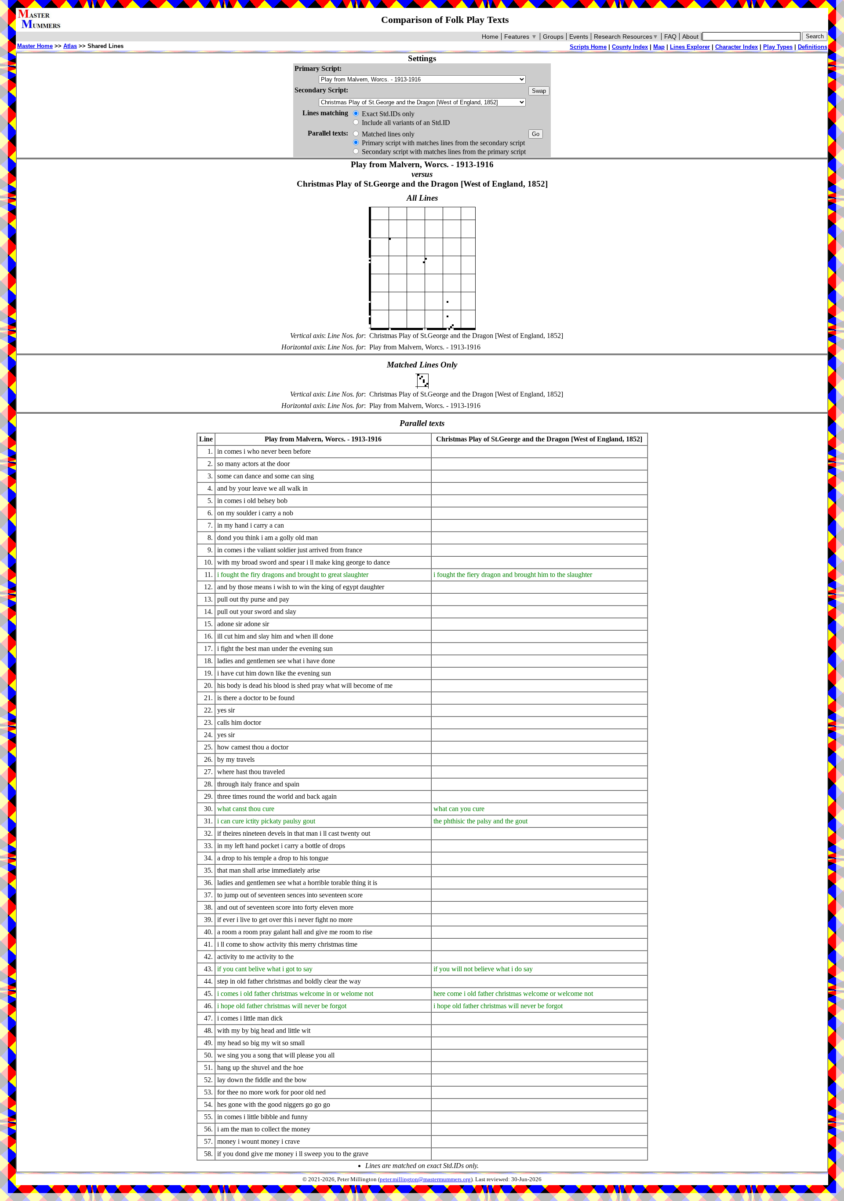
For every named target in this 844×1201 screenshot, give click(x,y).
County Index (630, 47)
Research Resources (626, 36)
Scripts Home (588, 47)
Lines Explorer (690, 47)
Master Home (35, 46)
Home (490, 36)
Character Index (736, 47)
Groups (553, 36)
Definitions (812, 47)
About (690, 36)
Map (659, 47)
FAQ (670, 36)
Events (578, 36)
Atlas (70, 46)
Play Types (778, 47)
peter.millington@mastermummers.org (425, 1179)
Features (520, 36)
